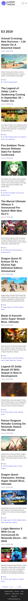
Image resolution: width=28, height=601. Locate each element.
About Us (17, 591)
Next (20, 587)
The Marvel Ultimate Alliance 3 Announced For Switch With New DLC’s (13, 207)
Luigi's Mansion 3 (13, 579)
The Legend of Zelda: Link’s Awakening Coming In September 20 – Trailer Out (13, 94)
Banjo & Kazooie (7, 358)
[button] (23, 3)
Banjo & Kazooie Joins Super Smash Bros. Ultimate (13, 318)
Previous (4, 587)
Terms (21, 593)
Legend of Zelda (12, 412)
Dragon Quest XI (7, 307)
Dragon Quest (7, 520)
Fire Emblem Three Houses (16, 193)
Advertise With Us (8, 591)
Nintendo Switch (12, 82)
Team (22, 591)
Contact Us (7, 593)
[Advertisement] (14, 17)
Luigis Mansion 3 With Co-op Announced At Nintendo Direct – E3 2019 (14, 535)
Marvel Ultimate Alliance (15, 250)
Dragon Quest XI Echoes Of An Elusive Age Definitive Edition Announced (11, 264)
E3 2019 (5, 82)
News (4, 80)
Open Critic (14, 596)
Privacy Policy (15, 593)
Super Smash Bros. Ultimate (14, 360)
